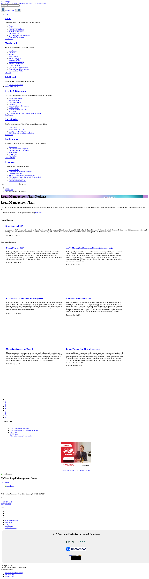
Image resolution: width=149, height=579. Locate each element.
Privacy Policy (9, 574)
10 (5, 416)
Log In (36, 3)
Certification (13, 127)
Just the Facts (13, 156)
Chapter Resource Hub (16, 179)
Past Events (12, 111)
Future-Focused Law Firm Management (83, 349)
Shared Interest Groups (16, 62)
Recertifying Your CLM (16, 129)
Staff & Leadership (15, 28)
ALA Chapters (13, 56)
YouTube (38, 212)
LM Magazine (15, 3)
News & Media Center (16, 31)
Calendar (12, 104)
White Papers (13, 152)
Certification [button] (9, 115)
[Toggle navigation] (3, 9)
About (11, 26)
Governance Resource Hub (17, 181)
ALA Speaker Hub (15, 102)
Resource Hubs (14, 170)
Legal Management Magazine (18, 149)
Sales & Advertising (11, 520)
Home (7, 188)
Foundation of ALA (15, 33)
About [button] (7, 14)
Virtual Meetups (14, 108)
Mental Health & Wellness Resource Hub (22, 175)
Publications (13, 147)
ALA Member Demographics (18, 67)
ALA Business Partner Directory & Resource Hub (25, 177)
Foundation (8, 522)
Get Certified (5, 482)
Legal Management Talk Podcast (19, 150)
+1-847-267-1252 (6, 502)
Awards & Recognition (16, 37)
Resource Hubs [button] (10, 158)
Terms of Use (9, 576)
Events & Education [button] (11, 86)
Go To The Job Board (16, 85)
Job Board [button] (8, 73)
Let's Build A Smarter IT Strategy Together (76, 470)
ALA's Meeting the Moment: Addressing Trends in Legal (89, 248)
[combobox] (10, 5)
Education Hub (14, 100)
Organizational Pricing (16, 71)
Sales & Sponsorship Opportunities (20, 35)
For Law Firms (6, 3)
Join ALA (12, 53)
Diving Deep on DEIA (14, 226)
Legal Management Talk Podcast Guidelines (24, 430)
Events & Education (15, 99)
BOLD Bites (13, 154)
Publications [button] (9, 135)
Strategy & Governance (16, 30)
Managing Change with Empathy (20, 349)
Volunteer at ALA (14, 60)
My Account (42, 3)
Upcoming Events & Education (19, 106)
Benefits (11, 54)
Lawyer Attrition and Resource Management (24, 298)
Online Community (15, 65)
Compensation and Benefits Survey (20, 171)
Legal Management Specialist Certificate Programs (25, 113)
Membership (13, 51)
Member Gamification (16, 63)
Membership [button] (9, 39)
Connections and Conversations (19, 69)
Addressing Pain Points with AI (79, 298)
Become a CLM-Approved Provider (20, 131)
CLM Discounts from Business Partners (21, 133)
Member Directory (15, 58)
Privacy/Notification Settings (14, 573)
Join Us (30, 3)
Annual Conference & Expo (18, 109)
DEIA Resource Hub (15, 173)
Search (22, 184)
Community (24, 3)
